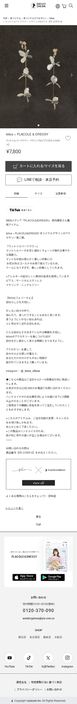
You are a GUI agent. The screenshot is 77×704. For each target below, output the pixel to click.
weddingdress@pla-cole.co (39, 618)
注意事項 (60, 193)
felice (52, 18)
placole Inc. (34, 700)
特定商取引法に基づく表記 (46, 682)
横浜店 (22, 637)
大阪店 (58, 637)
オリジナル (15, 18)
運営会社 (21, 682)
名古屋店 (35, 637)
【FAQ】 (52, 496)
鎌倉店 (47, 637)
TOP (5, 18)
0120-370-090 (38, 610)
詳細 (16, 193)
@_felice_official (30, 371)
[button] (38, 125)
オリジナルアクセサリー (35, 18)
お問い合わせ (54, 689)
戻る (38, 516)
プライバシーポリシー (29, 689)
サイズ (38, 193)
